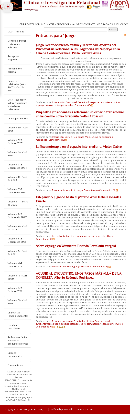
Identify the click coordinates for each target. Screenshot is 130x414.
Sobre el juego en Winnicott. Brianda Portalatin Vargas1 (76, 246)
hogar (103, 323)
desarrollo (100, 236)
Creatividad (79, 321)
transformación (79, 236)
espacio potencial (70, 323)
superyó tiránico (44, 105)
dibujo (109, 236)
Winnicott (89, 136)
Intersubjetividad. (61, 236)
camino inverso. (115, 323)
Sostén (68, 136)
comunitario (93, 323)
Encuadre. (86, 266)
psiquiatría (107, 136)
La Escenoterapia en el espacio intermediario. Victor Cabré (79, 146)
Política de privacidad (61, 409)
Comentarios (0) (82, 105)
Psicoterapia (58, 190)
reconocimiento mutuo (108, 102)
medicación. (42, 139)
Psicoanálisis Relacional (64, 102)
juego (93, 102)
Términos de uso (84, 409)
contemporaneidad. (64, 105)
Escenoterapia (91, 190)
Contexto (99, 321)
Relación (56, 321)
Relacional (78, 136)
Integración (58, 136)
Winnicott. (71, 190)
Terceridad (83, 102)
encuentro (67, 321)
